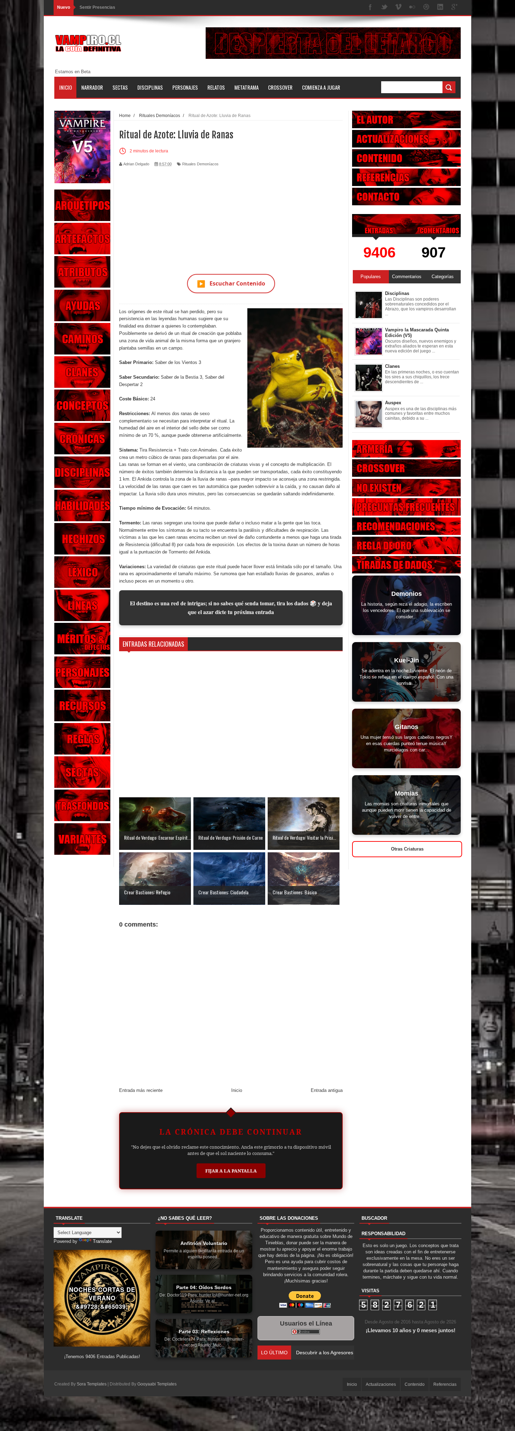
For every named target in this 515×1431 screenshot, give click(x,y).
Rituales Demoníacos (200, 164)
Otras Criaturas (407, 849)
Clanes (392, 366)
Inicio (65, 87)
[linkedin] (440, 7)
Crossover (280, 87)
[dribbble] (426, 7)
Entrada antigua (327, 1090)
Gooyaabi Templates (157, 1384)
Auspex (393, 402)
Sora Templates (92, 1384)
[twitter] (384, 7)
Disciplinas (150, 87)
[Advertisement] (231, 216)
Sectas (120, 87)
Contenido (415, 1384)
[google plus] (454, 7)
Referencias (444, 1384)
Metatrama (246, 87)
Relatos (216, 87)
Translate (102, 1241)
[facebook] (370, 7)
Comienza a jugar (321, 87)
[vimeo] (398, 7)
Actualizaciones (381, 1384)
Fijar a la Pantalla (231, 1171)
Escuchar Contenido (231, 283)
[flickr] (412, 7)
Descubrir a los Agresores (106, 7)
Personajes (185, 87)
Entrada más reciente (141, 1090)
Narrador (92, 87)
